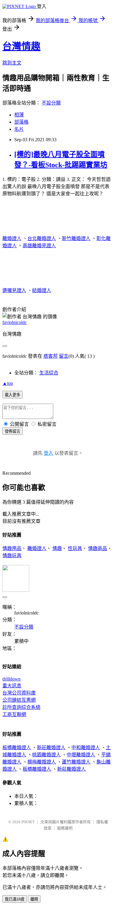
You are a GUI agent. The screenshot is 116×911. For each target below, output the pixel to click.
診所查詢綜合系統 (21, 707)
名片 (19, 129)
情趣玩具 (11, 555)
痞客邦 (50, 356)
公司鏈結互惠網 (19, 700)
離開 (34, 899)
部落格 (21, 122)
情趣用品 (11, 548)
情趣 (57, 548)
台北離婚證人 (41, 238)
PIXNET (28, 822)
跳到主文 (11, 62)
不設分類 (51, 102)
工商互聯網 (14, 714)
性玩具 (75, 548)
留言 (63, 356)
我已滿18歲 (14, 899)
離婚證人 (11, 238)
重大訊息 (11, 685)
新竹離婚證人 (76, 238)
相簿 (19, 114)
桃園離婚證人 (46, 754)
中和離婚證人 (85, 747)
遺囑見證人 (14, 290)
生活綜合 (48, 372)
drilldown (11, 678)
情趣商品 (97, 548)
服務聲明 (65, 828)
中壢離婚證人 (81, 754)
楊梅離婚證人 (41, 761)
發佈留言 (12, 431)
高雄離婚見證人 (39, 245)
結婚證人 (41, 290)
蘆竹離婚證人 (76, 761)
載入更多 (12, 395)
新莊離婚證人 (51, 747)
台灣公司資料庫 (19, 692)
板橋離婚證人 (16, 747)
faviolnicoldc (14, 322)
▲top (7, 383)
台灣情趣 (21, 46)
